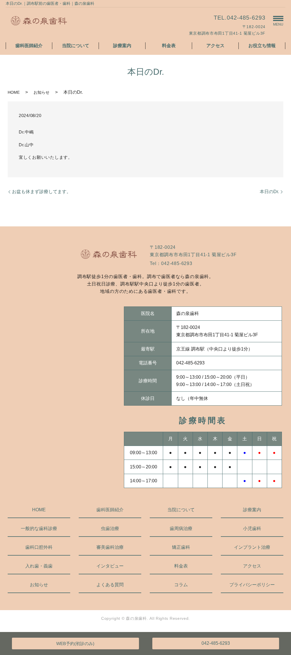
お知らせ (41, 92)
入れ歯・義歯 (39, 566)
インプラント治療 (252, 547)
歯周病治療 (181, 528)
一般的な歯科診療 (39, 528)
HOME (14, 92)
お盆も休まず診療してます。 (41, 191)
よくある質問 (110, 584)
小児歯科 (252, 528)
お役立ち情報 (262, 45)
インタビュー (110, 566)
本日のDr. (269, 191)
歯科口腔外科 (39, 547)
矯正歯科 (181, 547)
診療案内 (122, 45)
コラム (181, 584)
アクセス (215, 45)
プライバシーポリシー (252, 584)
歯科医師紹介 (29, 45)
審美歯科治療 (110, 547)
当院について (75, 45)
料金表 (169, 45)
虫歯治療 (110, 528)
